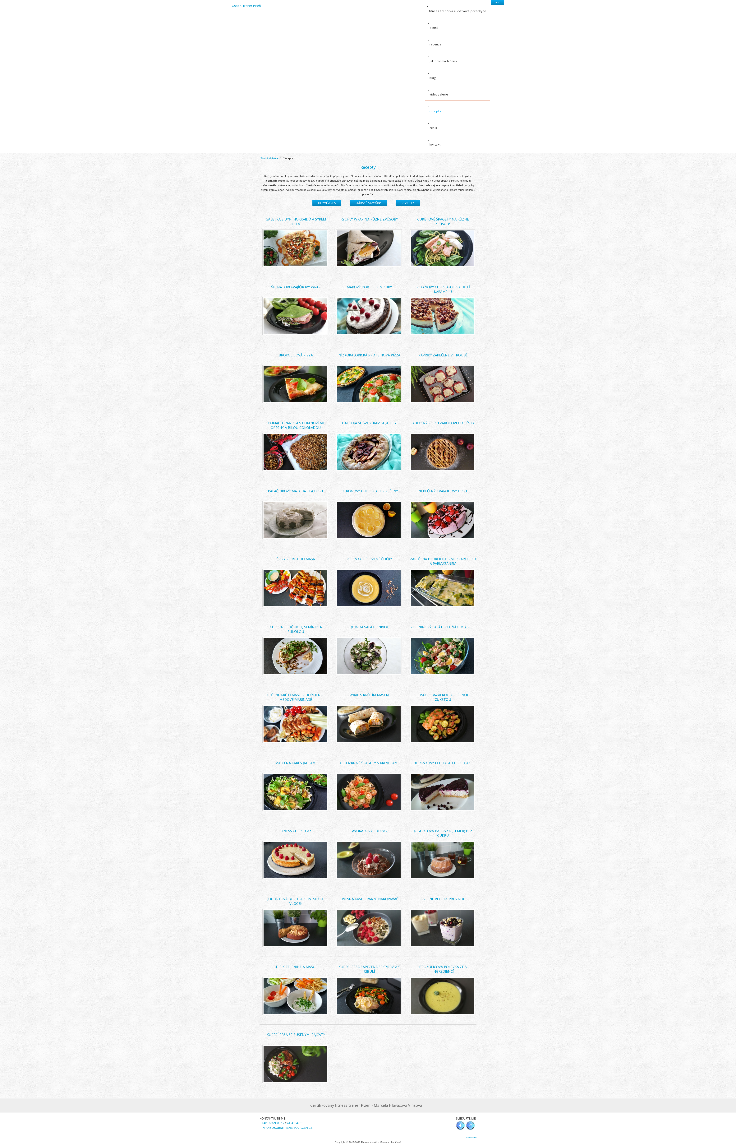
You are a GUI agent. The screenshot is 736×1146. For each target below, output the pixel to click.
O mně (434, 28)
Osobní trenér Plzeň (246, 6)
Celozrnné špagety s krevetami (369, 763)
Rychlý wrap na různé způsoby (369, 219)
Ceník (433, 128)
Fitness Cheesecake (295, 830)
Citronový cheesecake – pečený (369, 491)
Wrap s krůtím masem (369, 695)
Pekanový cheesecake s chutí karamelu (443, 289)
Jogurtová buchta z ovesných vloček (295, 901)
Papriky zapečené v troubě (443, 355)
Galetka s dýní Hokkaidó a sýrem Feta (296, 221)
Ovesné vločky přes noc (443, 899)
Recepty (435, 111)
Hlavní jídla (327, 202)
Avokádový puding (369, 830)
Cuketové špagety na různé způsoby (443, 221)
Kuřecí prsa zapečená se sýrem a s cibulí (369, 969)
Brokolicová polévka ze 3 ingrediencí (443, 969)
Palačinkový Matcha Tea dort (296, 491)
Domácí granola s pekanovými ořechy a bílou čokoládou (296, 425)
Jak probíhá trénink (443, 61)
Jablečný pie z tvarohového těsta (443, 423)
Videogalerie (439, 94)
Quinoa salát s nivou (369, 627)
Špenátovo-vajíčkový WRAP (295, 287)
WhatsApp (294, 1123)
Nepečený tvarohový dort (443, 491)
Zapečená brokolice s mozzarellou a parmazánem (443, 561)
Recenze (436, 44)
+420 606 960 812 (273, 1123)
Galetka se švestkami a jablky (369, 423)
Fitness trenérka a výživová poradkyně (457, 11)
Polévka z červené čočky (369, 559)
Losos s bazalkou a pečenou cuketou (443, 697)
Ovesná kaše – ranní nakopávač (369, 899)
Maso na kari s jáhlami (295, 763)
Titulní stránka (269, 158)
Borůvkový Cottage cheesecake (443, 763)
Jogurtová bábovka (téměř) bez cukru (443, 833)
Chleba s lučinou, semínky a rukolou (296, 629)
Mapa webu (471, 1137)
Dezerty (408, 202)
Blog (433, 78)
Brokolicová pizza (296, 355)
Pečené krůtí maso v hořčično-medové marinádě (295, 697)
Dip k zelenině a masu (295, 966)
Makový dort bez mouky (369, 287)
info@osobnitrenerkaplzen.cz (287, 1127)
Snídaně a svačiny (369, 202)
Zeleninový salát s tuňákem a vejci (443, 627)
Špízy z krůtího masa (296, 559)
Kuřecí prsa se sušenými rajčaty (296, 1034)
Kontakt (435, 144)
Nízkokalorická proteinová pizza (369, 355)
